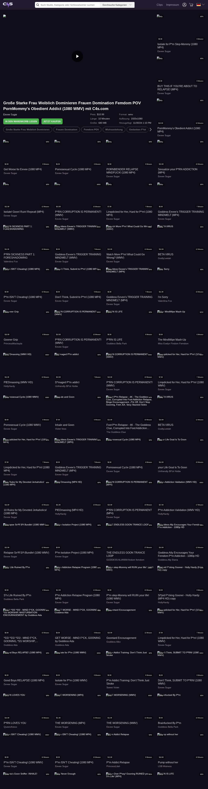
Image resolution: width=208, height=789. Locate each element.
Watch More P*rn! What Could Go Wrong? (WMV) (125, 256)
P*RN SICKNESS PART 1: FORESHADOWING (19, 256)
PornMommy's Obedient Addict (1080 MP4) (178, 130)
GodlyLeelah (164, 258)
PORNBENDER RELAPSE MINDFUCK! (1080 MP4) (122, 171)
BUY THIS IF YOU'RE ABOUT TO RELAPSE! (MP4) (177, 88)
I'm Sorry (163, 297)
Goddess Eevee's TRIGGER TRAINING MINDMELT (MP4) (181, 213)
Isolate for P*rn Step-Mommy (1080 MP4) (177, 46)
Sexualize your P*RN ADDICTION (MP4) (177, 171)
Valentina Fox (11, 261)
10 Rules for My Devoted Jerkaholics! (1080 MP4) (25, 512)
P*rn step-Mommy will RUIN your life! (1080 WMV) (127, 597)
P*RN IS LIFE (114, 339)
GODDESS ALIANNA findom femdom (125, 559)
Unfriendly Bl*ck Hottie (66, 386)
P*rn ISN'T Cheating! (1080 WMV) (23, 762)
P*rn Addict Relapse (118, 762)
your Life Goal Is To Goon (172, 467)
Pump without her (168, 762)
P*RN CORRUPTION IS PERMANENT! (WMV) (78, 213)
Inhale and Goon (64, 425)
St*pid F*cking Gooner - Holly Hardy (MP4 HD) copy (178, 597)
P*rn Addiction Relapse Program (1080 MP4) (77, 597)
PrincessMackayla (13, 343)
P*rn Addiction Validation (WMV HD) (179, 510)
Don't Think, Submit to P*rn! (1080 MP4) (78, 297)
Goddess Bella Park (116, 343)
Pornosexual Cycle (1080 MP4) (73, 169)
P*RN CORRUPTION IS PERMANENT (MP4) (129, 512)
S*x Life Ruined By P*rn (17, 595)
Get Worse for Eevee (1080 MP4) (23, 169)
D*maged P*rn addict (67, 382)
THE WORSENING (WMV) (121, 723)
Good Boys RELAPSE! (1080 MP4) (24, 680)
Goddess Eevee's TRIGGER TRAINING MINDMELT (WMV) (78, 256)
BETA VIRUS (165, 254)
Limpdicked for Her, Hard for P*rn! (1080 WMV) (181, 384)
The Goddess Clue (116, 432)
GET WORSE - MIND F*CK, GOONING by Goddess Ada (77, 640)
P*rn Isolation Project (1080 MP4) (74, 552)
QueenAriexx (10, 727)
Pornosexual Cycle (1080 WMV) (22, 425)
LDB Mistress (165, 766)
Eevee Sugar (10, 114)
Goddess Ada (11, 645)
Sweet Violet (112, 687)
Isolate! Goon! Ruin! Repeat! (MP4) (24, 211)
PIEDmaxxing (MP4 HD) (69, 510)
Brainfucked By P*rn (169, 723)
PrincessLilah (113, 766)
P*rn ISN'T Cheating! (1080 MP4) (23, 297)
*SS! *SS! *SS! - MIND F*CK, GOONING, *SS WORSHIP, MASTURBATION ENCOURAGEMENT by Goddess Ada (27, 640)
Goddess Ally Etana (168, 559)
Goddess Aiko (113, 641)
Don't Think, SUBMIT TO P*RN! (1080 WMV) (180, 682)
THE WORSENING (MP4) (70, 723)
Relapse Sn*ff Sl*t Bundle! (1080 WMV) (26, 552)
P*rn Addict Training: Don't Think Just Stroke (127, 682)
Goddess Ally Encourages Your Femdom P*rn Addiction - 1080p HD (178, 554)
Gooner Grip (11, 339)
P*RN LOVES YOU (15, 723)
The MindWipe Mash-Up (172, 339)
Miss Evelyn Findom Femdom (173, 343)
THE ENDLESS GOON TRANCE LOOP (125, 554)
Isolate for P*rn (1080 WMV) (71, 680)
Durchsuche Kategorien (115, 5)
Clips (160, 4)
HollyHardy (9, 386)
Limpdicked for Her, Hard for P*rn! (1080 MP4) (129, 213)
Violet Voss (60, 428)
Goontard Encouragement (121, 638)
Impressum (172, 4)
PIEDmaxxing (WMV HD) (18, 382)
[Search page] (8, 5)
